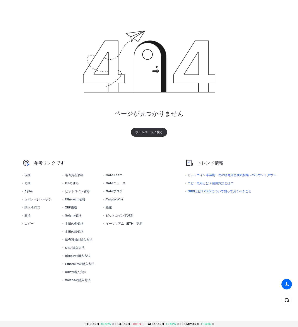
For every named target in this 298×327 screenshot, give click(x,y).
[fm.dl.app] (286, 284)
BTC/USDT (92, 324)
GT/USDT (124, 324)
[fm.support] (286, 300)
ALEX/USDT (156, 324)
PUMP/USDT (191, 324)
